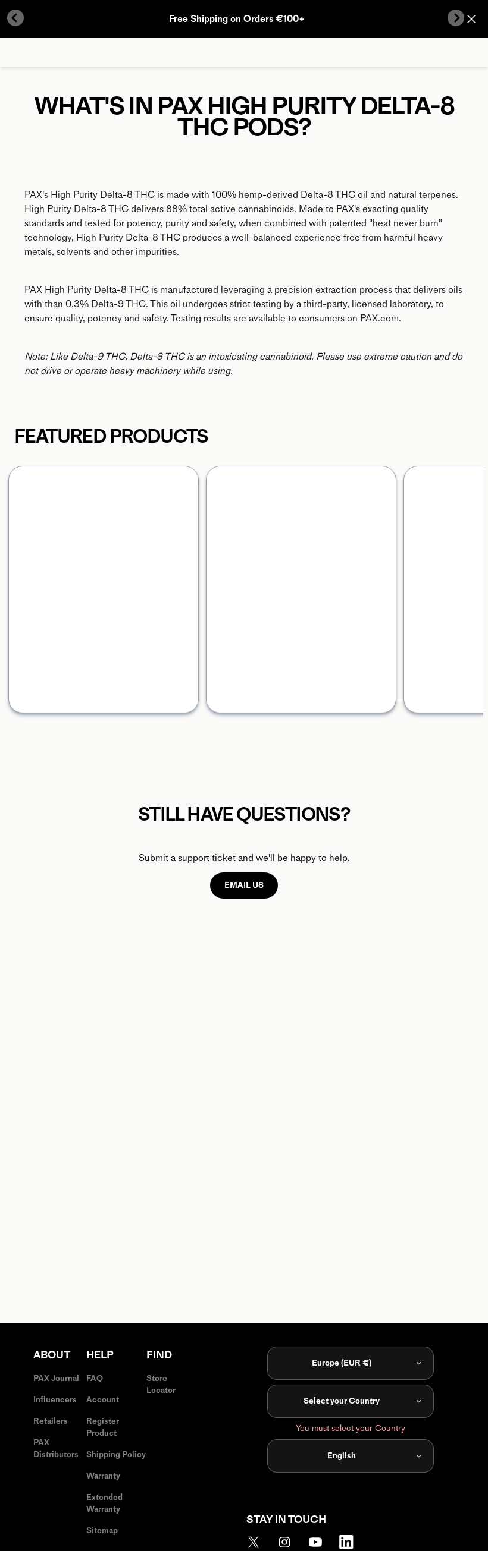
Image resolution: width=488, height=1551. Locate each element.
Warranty (103, 1476)
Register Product (102, 1427)
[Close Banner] (471, 19)
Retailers (50, 1421)
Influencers (55, 1400)
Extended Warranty (104, 1503)
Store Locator (161, 1384)
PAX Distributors (56, 1448)
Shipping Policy (116, 1454)
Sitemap (102, 1530)
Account (102, 1400)
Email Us (244, 885)
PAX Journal (56, 1378)
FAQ (94, 1378)
